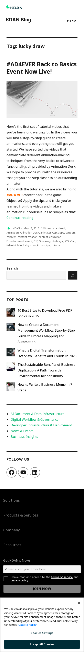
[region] (42, 624)
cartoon (70, 232)
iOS (67, 241)
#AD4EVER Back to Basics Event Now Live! (42, 67)
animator (45, 232)
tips (48, 245)
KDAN (16, 228)
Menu (71, 20)
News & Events (22, 431)
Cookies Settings (42, 633)
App (54, 232)
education (55, 237)
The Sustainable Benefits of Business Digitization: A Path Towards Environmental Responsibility (46, 370)
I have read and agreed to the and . (44, 579)
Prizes (41, 245)
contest (43, 237)
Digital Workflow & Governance (35, 419)
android (60, 228)
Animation (13, 232)
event (28, 241)
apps (61, 232)
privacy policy (19, 580)
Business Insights (24, 436)
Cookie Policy (27, 625)
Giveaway (45, 241)
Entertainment (15, 241)
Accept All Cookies (42, 644)
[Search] (72, 275)
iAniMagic (57, 241)
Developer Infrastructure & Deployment (41, 425)
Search (12, 268)
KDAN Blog (18, 19)
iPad (72, 241)
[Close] (79, 602)
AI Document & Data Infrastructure (37, 414)
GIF (35, 241)
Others (47, 228)
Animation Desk (29, 232)
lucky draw (29, 245)
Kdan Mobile (14, 245)
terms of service (62, 577)
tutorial (56, 245)
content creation (28, 237)
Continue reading (20, 217)
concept (11, 237)
